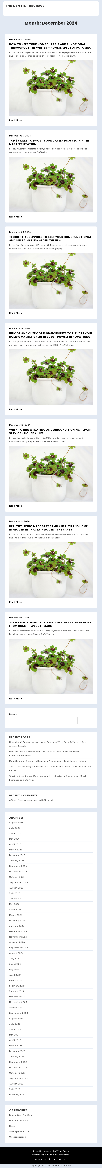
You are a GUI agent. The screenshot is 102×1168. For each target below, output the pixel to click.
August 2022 (16, 1084)
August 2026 (16, 822)
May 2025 (14, 904)
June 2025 (15, 898)
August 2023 (16, 1018)
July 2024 (14, 958)
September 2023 (18, 1013)
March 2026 (15, 849)
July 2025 (14, 893)
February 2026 (17, 855)
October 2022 (17, 1073)
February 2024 (17, 986)
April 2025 (15, 909)
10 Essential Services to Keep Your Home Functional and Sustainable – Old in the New (50, 238)
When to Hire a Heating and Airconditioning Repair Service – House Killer (50, 431)
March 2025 (15, 915)
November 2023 (18, 1002)
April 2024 (15, 975)
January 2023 (16, 1056)
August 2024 (16, 953)
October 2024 (17, 942)
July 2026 (14, 828)
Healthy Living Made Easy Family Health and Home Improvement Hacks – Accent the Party (48, 527)
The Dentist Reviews (25, 5)
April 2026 (15, 844)
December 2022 (18, 1062)
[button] (92, 6)
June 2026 (15, 833)
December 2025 (18, 866)
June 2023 (15, 1029)
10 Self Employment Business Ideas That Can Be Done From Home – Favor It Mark (50, 624)
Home (12, 1126)
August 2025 (16, 888)
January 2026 (16, 860)
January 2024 (16, 991)
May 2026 (14, 839)
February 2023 (17, 1051)
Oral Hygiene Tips (19, 1131)
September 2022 (18, 1078)
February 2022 (17, 1094)
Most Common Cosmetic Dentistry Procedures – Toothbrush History (47, 761)
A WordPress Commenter (23, 800)
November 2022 (18, 1067)
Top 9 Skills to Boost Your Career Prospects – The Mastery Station (49, 142)
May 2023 (14, 1035)
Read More (15, 120)
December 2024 (18, 931)
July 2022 (14, 1089)
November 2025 (18, 871)
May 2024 (14, 969)
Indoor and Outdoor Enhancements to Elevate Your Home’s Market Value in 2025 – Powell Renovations (51, 335)
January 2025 (16, 926)
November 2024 (18, 937)
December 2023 (18, 996)
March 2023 (15, 1045)
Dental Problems (18, 1120)
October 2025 (17, 877)
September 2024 (18, 947)
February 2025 (17, 920)
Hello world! (48, 800)
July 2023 (14, 1024)
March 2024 (15, 980)
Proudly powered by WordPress (51, 1151)
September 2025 (18, 882)
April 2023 (15, 1040)
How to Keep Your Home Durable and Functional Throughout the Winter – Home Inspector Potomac (50, 46)
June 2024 (15, 964)
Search (13, 714)
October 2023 (17, 1007)
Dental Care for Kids (20, 1115)
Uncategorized (17, 1137)
